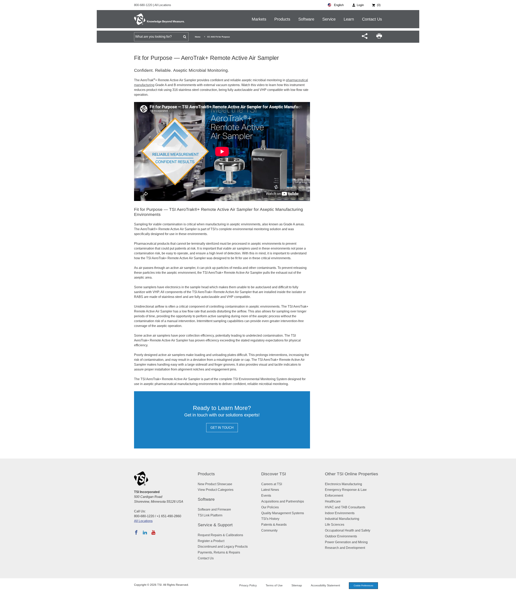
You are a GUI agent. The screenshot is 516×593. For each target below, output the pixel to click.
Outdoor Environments (341, 536)
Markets (259, 19)
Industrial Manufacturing (342, 518)
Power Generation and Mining (346, 542)
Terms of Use (274, 585)
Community (269, 530)
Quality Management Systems (282, 513)
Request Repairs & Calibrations (220, 535)
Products (282, 19)
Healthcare (333, 501)
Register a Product (211, 541)
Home (198, 37)
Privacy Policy (248, 585)
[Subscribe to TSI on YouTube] (153, 532)
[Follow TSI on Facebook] (136, 532)
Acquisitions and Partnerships (282, 501)
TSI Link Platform (210, 515)
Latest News (270, 489)
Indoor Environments (340, 513)
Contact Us (372, 19)
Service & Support (215, 524)
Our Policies (270, 507)
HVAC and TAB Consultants (345, 507)
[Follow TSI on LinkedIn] (145, 532)
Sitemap (296, 585)
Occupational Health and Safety (347, 530)
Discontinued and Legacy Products (223, 546)
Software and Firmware (214, 509)
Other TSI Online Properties (351, 473)
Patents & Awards (274, 524)
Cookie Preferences (363, 585)
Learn (349, 19)
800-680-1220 (143, 5)
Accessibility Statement (325, 585)
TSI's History (270, 518)
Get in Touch (222, 427)
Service (329, 19)
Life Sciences (334, 524)
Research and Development (345, 547)
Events (266, 495)
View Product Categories (215, 489)
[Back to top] (511, 588)
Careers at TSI (271, 484)
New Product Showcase (215, 484)
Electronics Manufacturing (343, 484)
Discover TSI (273, 473)
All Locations (162, 5)
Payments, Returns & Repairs (219, 552)
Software (306, 19)
